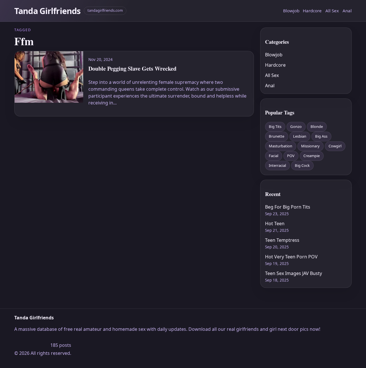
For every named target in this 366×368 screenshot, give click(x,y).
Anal (347, 10)
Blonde (317, 126)
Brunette (276, 136)
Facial (273, 155)
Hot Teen (275, 223)
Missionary (310, 146)
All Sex (332, 10)
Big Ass (321, 136)
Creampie (311, 155)
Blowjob (291, 10)
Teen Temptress (282, 240)
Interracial (277, 165)
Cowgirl (335, 146)
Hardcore (312, 10)
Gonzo (296, 126)
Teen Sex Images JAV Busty (293, 273)
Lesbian (299, 136)
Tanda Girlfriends (47, 10)
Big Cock (302, 165)
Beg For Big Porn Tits (287, 207)
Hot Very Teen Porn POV (291, 257)
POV (291, 155)
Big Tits (275, 126)
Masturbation (280, 146)
